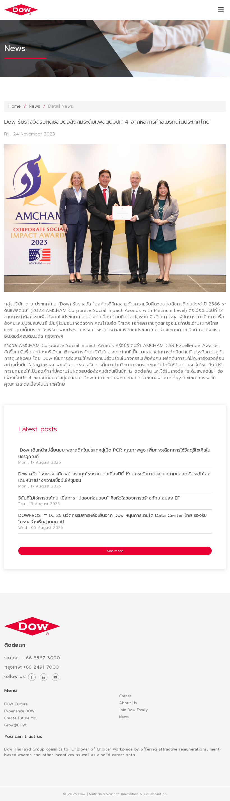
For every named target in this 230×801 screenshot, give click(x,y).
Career (125, 696)
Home (14, 106)
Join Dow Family (133, 710)
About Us (128, 703)
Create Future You (21, 718)
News (34, 106)
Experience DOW (19, 711)
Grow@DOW (15, 725)
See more (115, 550)
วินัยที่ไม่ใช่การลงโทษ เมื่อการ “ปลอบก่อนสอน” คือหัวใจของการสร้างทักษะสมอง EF (99, 498)
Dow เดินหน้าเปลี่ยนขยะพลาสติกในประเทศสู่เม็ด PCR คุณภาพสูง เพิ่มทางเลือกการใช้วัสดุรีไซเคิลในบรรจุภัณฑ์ (114, 453)
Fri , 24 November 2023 (29, 134)
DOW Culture (16, 704)
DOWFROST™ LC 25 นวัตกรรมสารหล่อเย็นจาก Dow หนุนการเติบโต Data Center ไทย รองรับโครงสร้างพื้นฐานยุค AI (112, 518)
